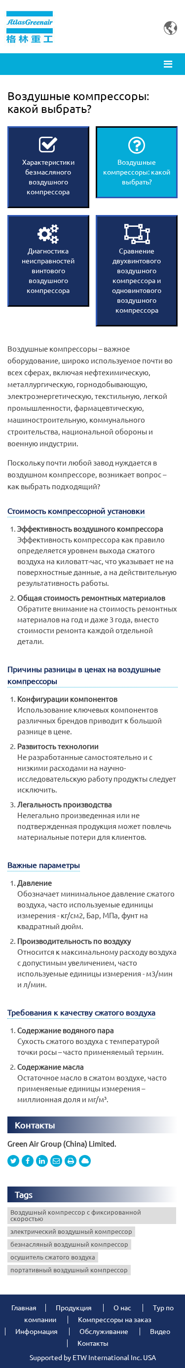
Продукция (74, 1308)
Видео (160, 1331)
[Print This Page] (70, 1161)
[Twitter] (13, 1161)
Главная (24, 1308)
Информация (36, 1331)
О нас (122, 1308)
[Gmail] (56, 1161)
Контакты (35, 1125)
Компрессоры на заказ (114, 1320)
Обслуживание (103, 1331)
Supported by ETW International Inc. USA (93, 1358)
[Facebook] (28, 1161)
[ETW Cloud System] (85, 1161)
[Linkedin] (42, 1161)
